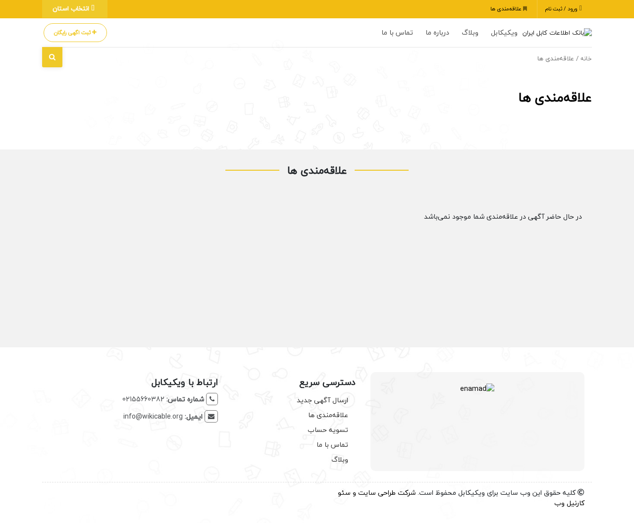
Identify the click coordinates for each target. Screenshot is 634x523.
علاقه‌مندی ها (506, 8)
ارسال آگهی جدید (322, 400)
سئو (344, 492)
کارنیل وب (569, 503)
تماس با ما (397, 32)
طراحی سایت (377, 492)
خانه (586, 58)
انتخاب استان (72, 8)
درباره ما (437, 32)
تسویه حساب (328, 430)
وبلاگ (470, 32)
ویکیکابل (504, 32)
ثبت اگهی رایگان (73, 32)
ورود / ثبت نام (562, 8)
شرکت (407, 492)
